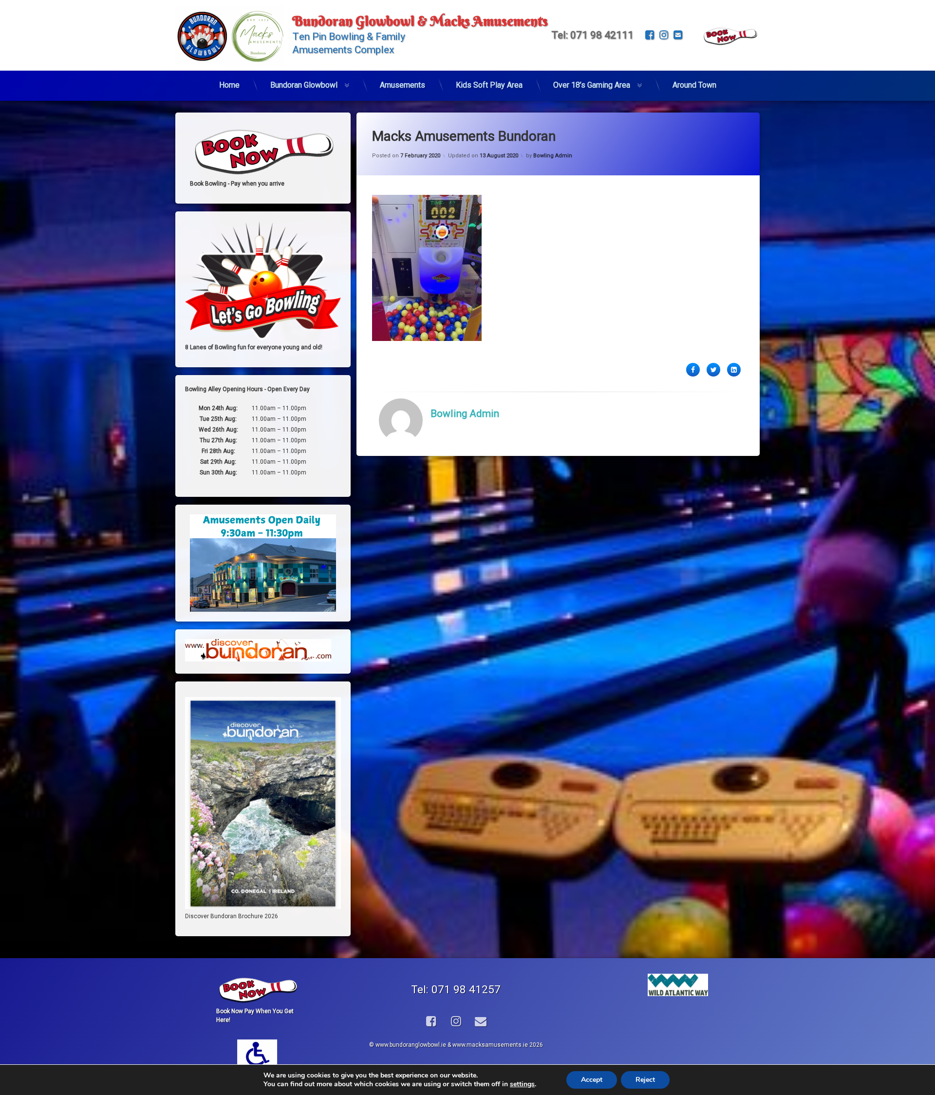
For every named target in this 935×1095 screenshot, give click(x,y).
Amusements (402, 85)
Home (229, 85)
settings (522, 1084)
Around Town (694, 85)
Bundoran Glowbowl (303, 85)
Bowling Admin (552, 155)
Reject (645, 1079)
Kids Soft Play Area (489, 85)
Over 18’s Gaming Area (591, 85)
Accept (591, 1079)
